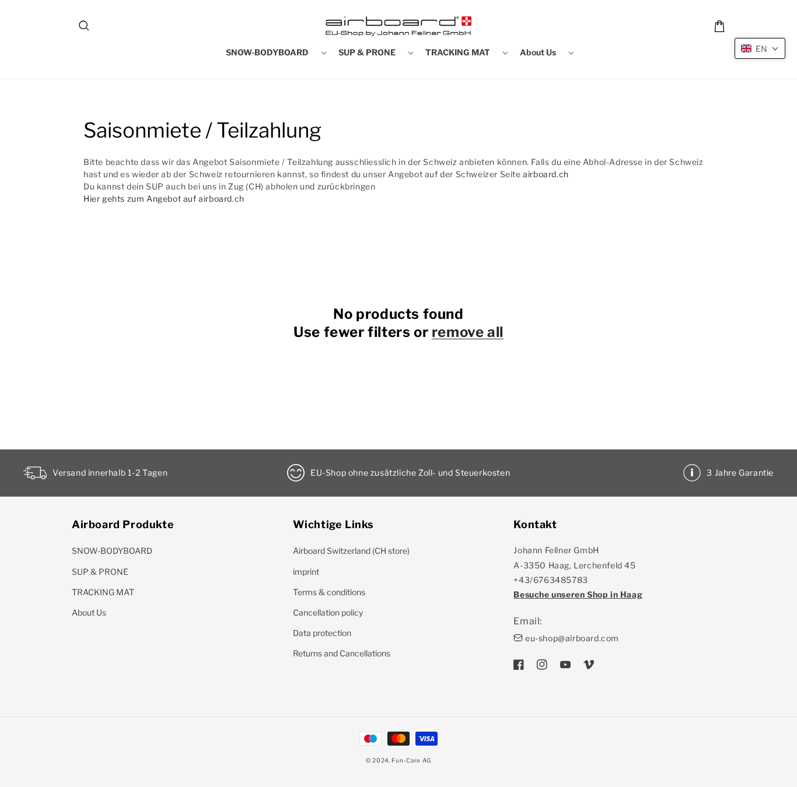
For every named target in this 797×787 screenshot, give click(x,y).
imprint (306, 572)
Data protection (322, 633)
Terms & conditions (329, 592)
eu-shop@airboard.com (572, 638)
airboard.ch (546, 174)
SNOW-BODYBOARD (112, 551)
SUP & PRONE (100, 572)
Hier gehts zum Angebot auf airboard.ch (163, 198)
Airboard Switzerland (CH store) (351, 551)
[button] (84, 26)
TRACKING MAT (103, 592)
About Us (89, 612)
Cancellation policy (328, 612)
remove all (468, 332)
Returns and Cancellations (341, 653)
